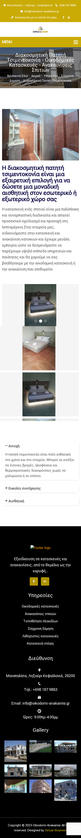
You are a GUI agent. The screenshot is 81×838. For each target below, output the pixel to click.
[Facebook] (63, 17)
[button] (35, 321)
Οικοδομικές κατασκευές (40, 606)
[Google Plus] (45, 581)
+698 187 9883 (67, 5)
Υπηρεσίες (51, 76)
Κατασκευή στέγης (40, 643)
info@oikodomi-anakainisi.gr (41, 11)
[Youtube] (69, 17)
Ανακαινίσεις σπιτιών (40, 614)
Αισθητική (16, 501)
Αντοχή (14, 446)
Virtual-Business (56, 830)
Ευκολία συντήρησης (25, 488)
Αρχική (35, 76)
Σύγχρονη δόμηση (40, 629)
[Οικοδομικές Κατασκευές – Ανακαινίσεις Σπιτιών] (40, 29)
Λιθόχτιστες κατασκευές (40, 636)
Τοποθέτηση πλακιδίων (40, 621)
